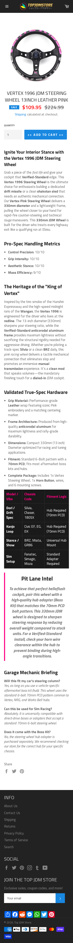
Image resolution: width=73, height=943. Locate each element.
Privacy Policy (14, 833)
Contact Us (12, 813)
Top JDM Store (22, 922)
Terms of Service (16, 840)
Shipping (20, 114)
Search (9, 847)
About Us (10, 806)
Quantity (9, 125)
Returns (9, 826)
